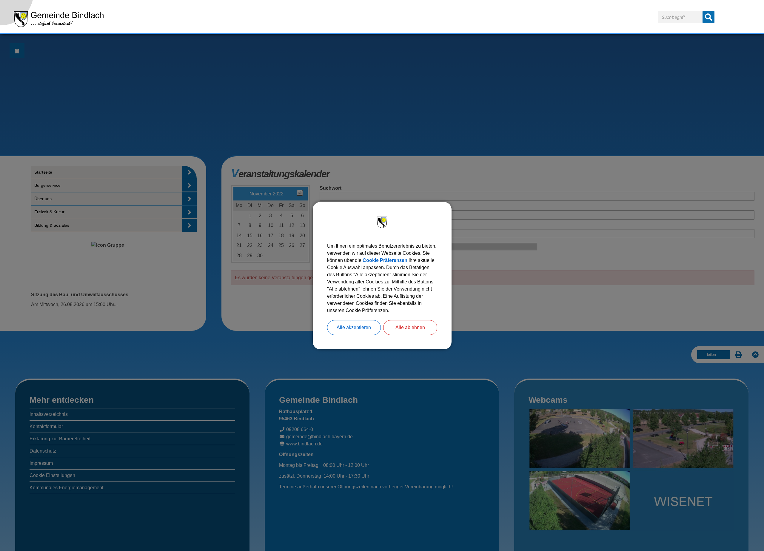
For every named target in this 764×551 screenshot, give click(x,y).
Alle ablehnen (410, 327)
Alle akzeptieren (354, 327)
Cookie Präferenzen (385, 260)
